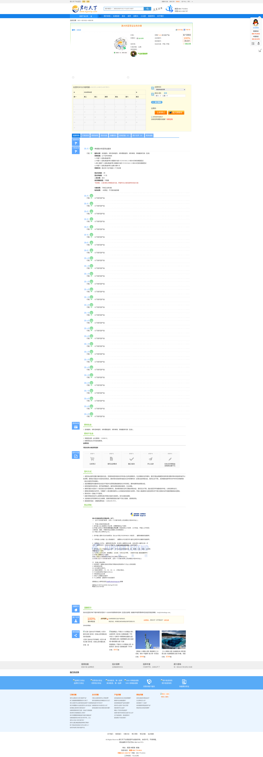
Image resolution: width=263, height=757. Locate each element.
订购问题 (73, 695)
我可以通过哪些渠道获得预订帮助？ (80, 722)
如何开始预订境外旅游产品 (77, 727)
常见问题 (143, 734)
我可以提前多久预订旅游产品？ (78, 698)
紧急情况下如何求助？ (120, 718)
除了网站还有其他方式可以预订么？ (80, 725)
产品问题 (117, 695)
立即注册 (166, 620)
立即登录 (146, 620)
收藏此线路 (188, 44)
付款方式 (126, 734)
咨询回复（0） (124, 135)
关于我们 (160, 16)
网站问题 (139, 695)
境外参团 (107, 16)
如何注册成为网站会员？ (143, 698)
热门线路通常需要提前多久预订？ (79, 700)
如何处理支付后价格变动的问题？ (101, 708)
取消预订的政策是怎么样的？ (78, 713)
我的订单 (172, 1)
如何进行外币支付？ (97, 703)
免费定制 (170, 119)
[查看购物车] (260, 50)
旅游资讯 (151, 16)
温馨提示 (113, 135)
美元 (189, 1)
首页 (100, 16)
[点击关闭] (259, 17)
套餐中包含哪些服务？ (120, 700)
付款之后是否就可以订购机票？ (100, 698)
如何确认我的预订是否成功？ (78, 708)
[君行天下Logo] (85, 12)
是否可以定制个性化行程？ (121, 705)
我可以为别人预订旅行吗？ (77, 720)
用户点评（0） (138, 135)
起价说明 (141, 38)
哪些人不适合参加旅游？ (121, 710)
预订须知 (134, 734)
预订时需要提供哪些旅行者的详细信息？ (81, 715)
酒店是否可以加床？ (119, 708)
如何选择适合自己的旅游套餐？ (123, 698)
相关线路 (149, 135)
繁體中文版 (165, 1)
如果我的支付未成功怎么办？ (100, 705)
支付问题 (95, 695)
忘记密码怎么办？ (141, 700)
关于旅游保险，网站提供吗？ (122, 715)
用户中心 (184, 1)
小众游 (143, 16)
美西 (129, 16)
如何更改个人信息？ (142, 703)
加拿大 (135, 16)
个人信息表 (108, 612)
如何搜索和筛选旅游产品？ (143, 705)
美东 (123, 16)
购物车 (178, 1)
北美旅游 (116, 16)
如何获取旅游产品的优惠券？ (122, 703)
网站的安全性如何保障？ (143, 708)
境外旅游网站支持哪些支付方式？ (101, 700)
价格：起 (94, 642)
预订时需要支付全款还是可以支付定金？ (81, 705)
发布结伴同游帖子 (158, 117)
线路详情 (90, 20)
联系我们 (118, 734)
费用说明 (94, 135)
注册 (88, 1)
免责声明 (172, 479)
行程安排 (85, 135)
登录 (84, 1)
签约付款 (104, 135)
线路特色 (76, 135)
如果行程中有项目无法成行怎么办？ (124, 713)
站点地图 (151, 734)
